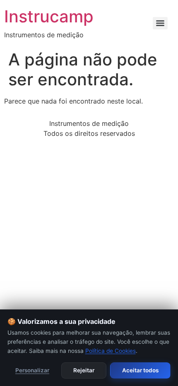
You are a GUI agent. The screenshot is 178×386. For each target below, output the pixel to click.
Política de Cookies (110, 350)
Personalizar (32, 370)
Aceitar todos (140, 370)
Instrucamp (49, 16)
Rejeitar (83, 370)
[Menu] (160, 23)
